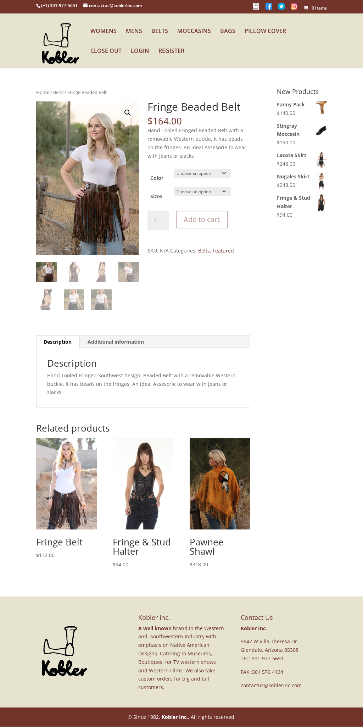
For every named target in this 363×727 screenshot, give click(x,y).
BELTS (159, 31)
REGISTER (171, 51)
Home (42, 92)
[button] (127, 112)
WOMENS (103, 31)
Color (156, 177)
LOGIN (140, 51)
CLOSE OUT (106, 51)
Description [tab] (58, 341)
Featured (223, 250)
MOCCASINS (194, 31)
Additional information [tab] (116, 341)
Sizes (156, 196)
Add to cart (202, 219)
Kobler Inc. (175, 717)
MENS (134, 31)
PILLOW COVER (265, 31)
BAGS (227, 31)
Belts (58, 92)
